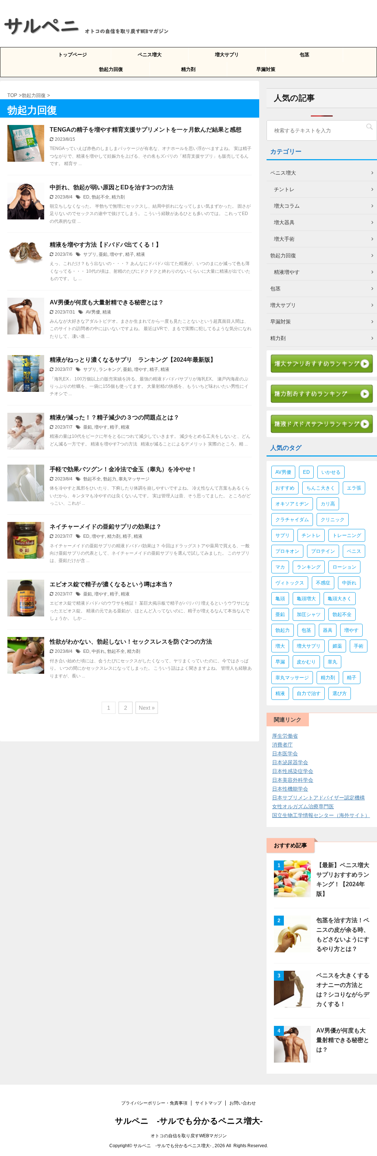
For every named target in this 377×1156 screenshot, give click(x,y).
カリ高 (328, 504)
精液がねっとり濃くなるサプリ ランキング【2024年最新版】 (133, 360)
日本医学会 (285, 753)
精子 (129, 254)
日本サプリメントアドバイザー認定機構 (318, 798)
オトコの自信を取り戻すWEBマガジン (189, 1135)
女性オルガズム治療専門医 (303, 806)
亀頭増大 (306, 598)
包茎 (304, 54)
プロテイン (323, 551)
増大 (280, 646)
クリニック (333, 519)
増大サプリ (227, 54)
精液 (140, 254)
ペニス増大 (150, 54)
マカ (280, 567)
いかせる (331, 472)
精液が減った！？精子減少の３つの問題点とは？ (114, 417)
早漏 (280, 662)
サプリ (89, 254)
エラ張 (354, 488)
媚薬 (337, 646)
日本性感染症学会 (292, 771)
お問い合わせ (242, 1103)
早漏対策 (265, 69)
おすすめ (285, 488)
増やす (116, 254)
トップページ (72, 54)
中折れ (98, 651)
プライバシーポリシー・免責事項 (154, 1103)
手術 (358, 646)
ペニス (354, 551)
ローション (344, 567)
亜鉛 (103, 254)
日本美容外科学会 (292, 780)
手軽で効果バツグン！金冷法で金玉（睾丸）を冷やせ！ (123, 469)
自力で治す (309, 693)
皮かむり (306, 662)
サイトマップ (208, 1103)
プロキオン (287, 551)
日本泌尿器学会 (290, 762)
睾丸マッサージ (134, 479)
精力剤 (188, 69)
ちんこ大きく (320, 488)
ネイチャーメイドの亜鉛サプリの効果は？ (106, 526)
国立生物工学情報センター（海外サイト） (321, 815)
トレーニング (346, 535)
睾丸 (332, 662)
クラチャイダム (292, 519)
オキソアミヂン (292, 504)
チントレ (311, 535)
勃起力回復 (111, 69)
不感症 (323, 583)
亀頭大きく (340, 598)
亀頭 (280, 598)
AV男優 (93, 312)
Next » (147, 708)
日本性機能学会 (290, 789)
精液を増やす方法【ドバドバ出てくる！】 (106, 244)
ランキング (110, 369)
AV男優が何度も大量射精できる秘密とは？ (107, 302)
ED (86, 197)
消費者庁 (282, 745)
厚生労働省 (285, 736)
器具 (327, 630)
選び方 (339, 693)
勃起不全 (100, 197)
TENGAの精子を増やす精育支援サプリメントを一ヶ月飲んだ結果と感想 (146, 129)
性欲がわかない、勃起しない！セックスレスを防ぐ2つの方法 (131, 641)
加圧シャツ (309, 614)
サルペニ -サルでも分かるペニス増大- (189, 1120)
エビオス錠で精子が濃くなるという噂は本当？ (111, 584)
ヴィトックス (289, 583)
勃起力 (109, 479)
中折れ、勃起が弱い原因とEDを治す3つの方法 (111, 187)
